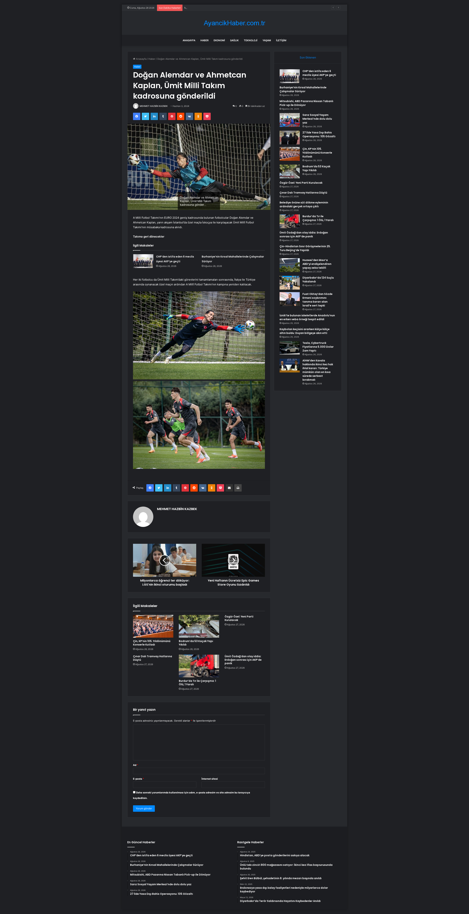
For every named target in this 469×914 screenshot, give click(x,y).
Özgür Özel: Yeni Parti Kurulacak (239, 618)
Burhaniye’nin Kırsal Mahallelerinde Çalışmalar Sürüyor (303, 89)
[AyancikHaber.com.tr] (234, 23)
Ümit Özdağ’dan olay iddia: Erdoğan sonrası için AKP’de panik (243, 659)
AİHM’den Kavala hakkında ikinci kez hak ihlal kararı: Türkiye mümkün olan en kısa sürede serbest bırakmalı (317, 370)
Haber (204, 40)
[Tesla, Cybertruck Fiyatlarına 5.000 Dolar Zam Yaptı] (290, 347)
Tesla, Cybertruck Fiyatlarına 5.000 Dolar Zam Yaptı (318, 346)
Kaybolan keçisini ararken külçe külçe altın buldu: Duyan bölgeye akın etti (305, 331)
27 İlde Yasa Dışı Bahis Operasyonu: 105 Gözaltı (318, 134)
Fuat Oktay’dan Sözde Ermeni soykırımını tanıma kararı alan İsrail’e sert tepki (317, 299)
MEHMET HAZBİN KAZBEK (154, 106)
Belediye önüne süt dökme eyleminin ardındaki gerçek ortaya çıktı (304, 204)
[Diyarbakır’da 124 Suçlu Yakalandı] (290, 283)
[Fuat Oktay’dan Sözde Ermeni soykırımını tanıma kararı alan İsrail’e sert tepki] (290, 299)
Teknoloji (250, 40)
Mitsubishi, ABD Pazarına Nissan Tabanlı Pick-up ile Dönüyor (218, 7)
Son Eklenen (308, 57)
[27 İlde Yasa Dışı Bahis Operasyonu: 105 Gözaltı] (290, 137)
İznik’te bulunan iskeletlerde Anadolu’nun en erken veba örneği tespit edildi (307, 317)
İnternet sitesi (210, 778)
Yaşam (267, 40)
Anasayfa (189, 40)
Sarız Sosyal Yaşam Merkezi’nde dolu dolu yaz (317, 118)
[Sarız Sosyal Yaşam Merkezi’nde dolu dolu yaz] (290, 120)
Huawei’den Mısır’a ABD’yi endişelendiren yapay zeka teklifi (316, 264)
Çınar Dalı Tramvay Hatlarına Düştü (152, 658)
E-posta (138, 778)
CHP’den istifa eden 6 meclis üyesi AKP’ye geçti (319, 73)
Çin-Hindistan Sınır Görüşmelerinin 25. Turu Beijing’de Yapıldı (305, 248)
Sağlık (234, 40)
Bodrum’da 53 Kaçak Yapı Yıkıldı (196, 642)
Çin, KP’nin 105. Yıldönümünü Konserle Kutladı (151, 642)
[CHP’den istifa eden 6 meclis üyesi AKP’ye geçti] (143, 261)
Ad (135, 765)
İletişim (281, 40)
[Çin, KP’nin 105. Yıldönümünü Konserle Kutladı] (153, 626)
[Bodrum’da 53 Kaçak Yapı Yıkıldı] (199, 626)
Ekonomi (219, 40)
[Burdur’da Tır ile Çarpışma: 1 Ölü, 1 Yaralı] (199, 666)
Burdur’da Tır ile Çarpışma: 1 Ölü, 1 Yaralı (197, 682)
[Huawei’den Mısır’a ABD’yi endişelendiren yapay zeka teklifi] (290, 265)
